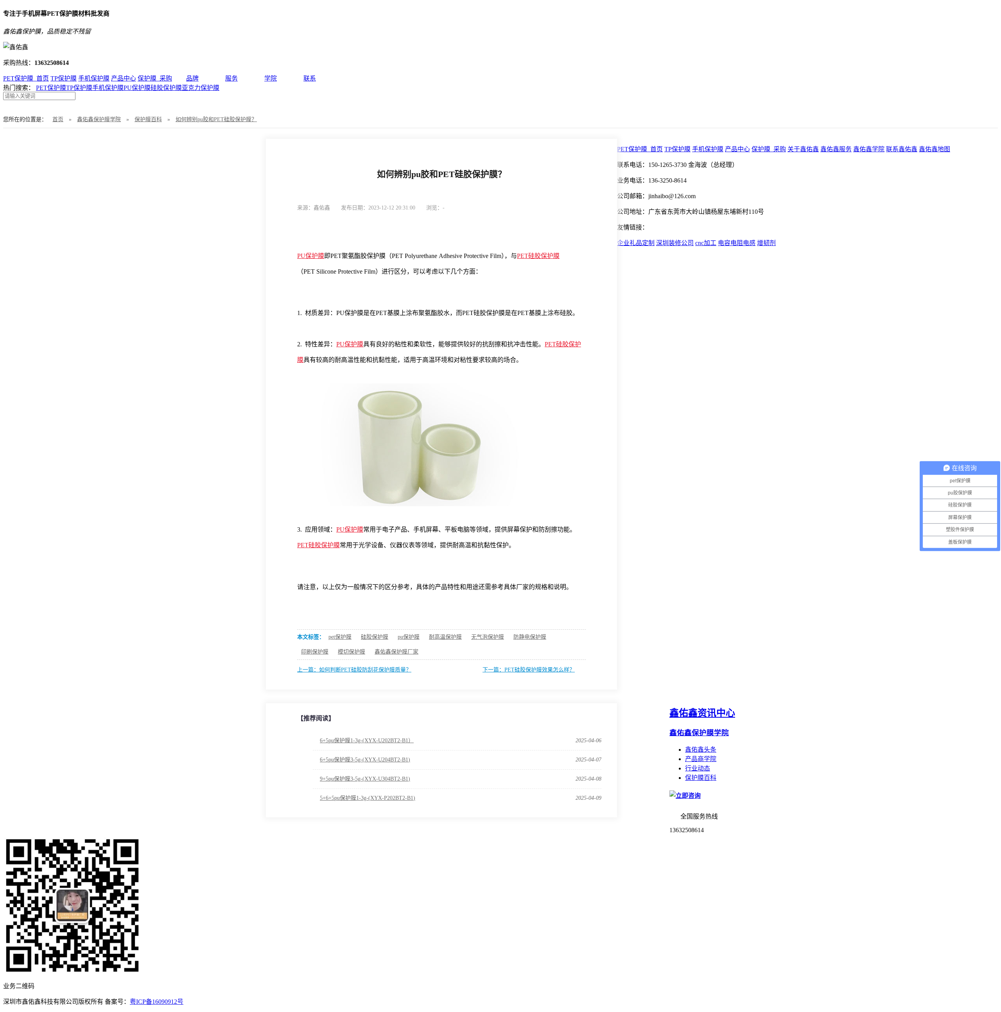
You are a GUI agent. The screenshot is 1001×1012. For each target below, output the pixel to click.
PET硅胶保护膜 (538, 256)
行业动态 (697, 768)
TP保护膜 (63, 78)
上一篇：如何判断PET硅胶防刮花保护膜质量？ (354, 670)
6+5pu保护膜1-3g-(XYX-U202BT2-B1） (367, 740)
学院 (270, 78)
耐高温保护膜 (445, 637)
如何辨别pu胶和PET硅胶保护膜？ (216, 119)
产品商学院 (700, 759)
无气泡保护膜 (487, 637)
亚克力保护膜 (200, 87)
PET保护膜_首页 (26, 78)
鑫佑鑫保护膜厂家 (396, 652)
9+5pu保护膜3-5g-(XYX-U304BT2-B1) (365, 779)
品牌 (192, 78)
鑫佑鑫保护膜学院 (99, 119)
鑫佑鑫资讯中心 (702, 713)
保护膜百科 (148, 119)
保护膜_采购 (155, 78)
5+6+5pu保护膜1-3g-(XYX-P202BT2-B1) (367, 798)
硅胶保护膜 (166, 87)
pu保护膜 (409, 637)
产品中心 (123, 78)
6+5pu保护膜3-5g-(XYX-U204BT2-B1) (365, 760)
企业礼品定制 (636, 243)
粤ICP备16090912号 (156, 1001)
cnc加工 (705, 243)
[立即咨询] (685, 795)
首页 (57, 119)
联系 (309, 78)
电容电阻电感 (736, 243)
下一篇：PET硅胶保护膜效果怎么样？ (529, 670)
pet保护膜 (340, 637)
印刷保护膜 (314, 652)
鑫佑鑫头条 (700, 749)
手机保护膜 (93, 78)
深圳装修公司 (675, 243)
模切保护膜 (351, 652)
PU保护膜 (137, 87)
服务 (231, 78)
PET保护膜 (51, 87)
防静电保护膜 (529, 637)
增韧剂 (766, 243)
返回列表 (573, 207)
